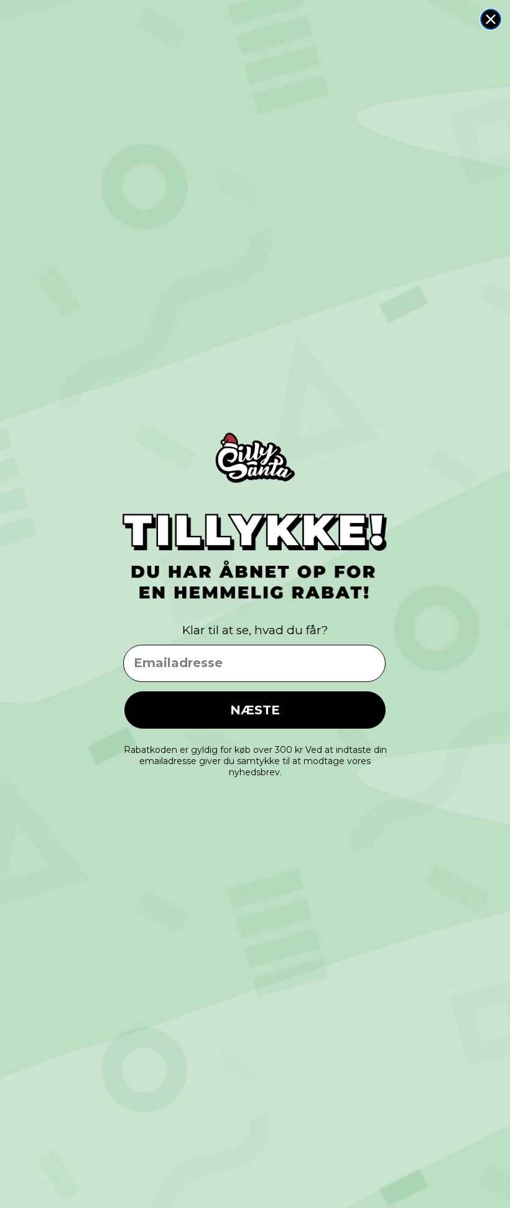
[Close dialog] (491, 19)
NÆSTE (255, 710)
